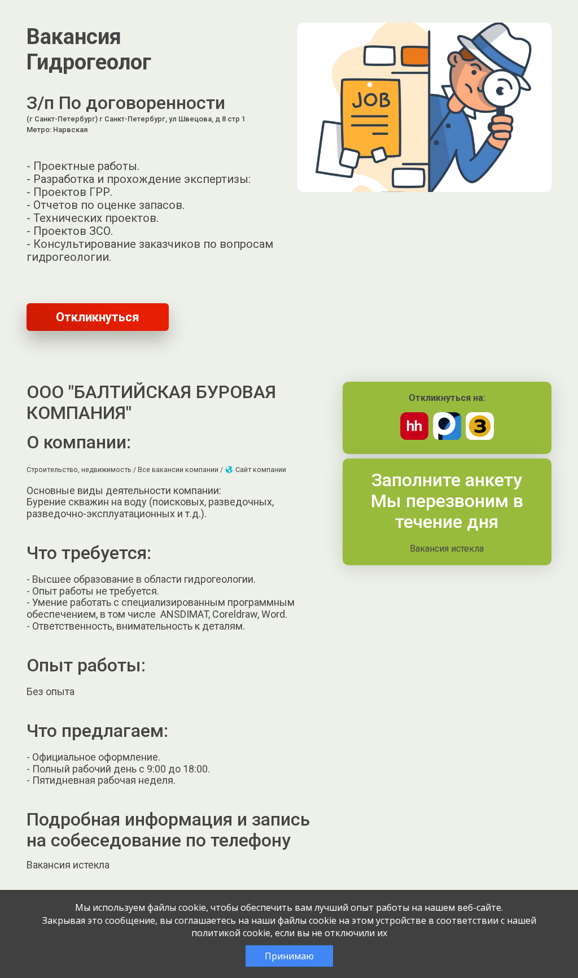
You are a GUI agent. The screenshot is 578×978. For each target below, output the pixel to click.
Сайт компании (260, 469)
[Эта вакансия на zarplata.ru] (480, 436)
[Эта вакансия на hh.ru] (414, 436)
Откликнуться (97, 317)
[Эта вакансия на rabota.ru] (447, 436)
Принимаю (289, 956)
